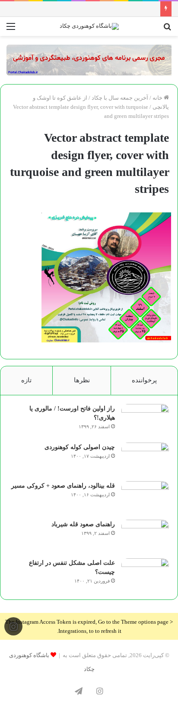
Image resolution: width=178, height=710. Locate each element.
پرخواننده (144, 380)
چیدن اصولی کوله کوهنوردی (79, 447)
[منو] (10, 29)
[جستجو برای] (167, 29)
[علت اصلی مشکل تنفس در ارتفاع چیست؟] (145, 574)
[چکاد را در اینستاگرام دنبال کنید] (13, 626)
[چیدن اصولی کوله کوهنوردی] (145, 459)
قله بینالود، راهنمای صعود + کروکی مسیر (63, 485)
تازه (26, 380)
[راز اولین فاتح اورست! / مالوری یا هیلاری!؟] (145, 420)
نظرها (82, 380)
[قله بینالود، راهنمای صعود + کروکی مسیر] (145, 497)
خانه (158, 97)
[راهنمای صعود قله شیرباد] (145, 536)
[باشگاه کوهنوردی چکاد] (89, 26)
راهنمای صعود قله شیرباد (83, 524)
